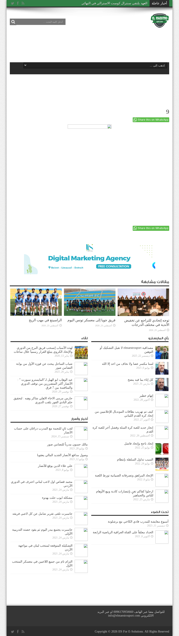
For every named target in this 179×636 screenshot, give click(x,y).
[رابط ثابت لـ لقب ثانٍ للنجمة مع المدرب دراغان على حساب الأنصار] (81, 433)
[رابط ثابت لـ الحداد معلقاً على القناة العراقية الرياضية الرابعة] (162, 537)
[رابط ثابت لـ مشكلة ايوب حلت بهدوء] (81, 502)
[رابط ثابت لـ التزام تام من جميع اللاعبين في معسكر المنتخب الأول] (81, 566)
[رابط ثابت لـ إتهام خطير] (162, 400)
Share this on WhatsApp (153, 119)
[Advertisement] (89, 44)
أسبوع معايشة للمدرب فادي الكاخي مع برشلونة (137, 521)
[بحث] (13, 22)
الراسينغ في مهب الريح (45, 320)
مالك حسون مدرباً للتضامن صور (67, 444)
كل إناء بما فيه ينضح (140, 379)
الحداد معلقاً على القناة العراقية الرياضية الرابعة (123, 532)
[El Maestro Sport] (159, 20)
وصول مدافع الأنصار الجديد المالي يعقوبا (62, 455)
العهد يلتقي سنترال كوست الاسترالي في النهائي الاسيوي (108, 3)
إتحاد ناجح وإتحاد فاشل (138, 443)
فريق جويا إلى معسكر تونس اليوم (91, 320)
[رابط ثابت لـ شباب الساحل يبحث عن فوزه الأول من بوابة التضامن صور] (81, 368)
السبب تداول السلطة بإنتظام (135, 459)
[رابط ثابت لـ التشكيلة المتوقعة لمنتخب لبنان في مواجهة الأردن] (81, 550)
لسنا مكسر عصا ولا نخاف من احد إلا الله (127, 363)
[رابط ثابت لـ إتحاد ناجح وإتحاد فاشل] (162, 448)
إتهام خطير (146, 395)
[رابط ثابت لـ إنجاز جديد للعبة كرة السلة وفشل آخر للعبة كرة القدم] (162, 432)
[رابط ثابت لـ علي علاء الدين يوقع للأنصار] (81, 470)
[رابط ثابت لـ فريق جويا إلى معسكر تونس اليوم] (89, 302)
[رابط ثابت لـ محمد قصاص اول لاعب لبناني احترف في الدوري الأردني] (81, 486)
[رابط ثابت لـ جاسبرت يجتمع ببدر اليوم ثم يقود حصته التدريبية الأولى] (81, 534)
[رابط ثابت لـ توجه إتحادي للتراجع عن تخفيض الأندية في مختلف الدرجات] (143, 302)
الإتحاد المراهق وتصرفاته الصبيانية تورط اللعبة (124, 475)
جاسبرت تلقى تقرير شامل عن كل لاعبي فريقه (42, 513)
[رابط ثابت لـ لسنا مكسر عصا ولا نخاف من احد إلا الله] (162, 368)
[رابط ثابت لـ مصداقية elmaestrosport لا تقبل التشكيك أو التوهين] (162, 352)
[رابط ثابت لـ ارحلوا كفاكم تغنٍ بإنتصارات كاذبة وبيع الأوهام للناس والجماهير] (162, 496)
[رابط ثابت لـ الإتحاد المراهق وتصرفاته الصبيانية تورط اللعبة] (162, 480)
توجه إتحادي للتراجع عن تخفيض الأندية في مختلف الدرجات (146, 322)
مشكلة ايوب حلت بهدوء (57, 497)
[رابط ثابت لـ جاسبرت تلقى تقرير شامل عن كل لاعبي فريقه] (81, 518)
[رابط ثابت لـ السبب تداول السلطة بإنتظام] (162, 464)
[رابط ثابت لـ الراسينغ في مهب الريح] (36, 302)
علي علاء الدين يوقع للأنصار (55, 465)
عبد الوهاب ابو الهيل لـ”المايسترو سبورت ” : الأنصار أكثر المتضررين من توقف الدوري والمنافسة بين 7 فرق (44, 383)
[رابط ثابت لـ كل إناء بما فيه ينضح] (162, 384)
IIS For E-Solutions (130, 631)
